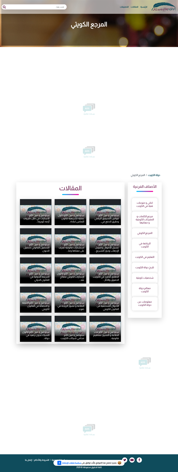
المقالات (134, 7)
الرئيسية (143, 7)
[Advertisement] (89, 66)
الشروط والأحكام (41, 460)
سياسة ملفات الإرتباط (71, 463)
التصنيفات (124, 7)
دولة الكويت (154, 175)
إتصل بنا (28, 460)
